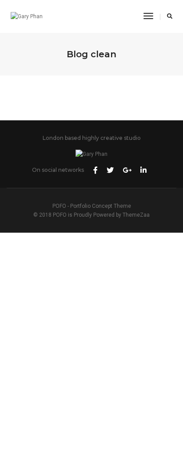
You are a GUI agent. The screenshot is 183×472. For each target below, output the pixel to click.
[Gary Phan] (27, 16)
